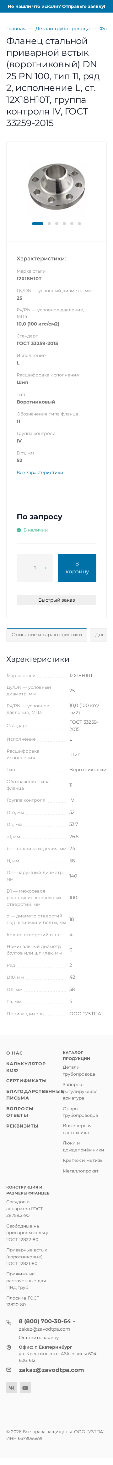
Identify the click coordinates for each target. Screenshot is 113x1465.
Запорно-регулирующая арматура (80, 1091)
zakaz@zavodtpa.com (44, 1329)
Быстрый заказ (56, 600)
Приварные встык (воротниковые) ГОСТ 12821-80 (26, 1256)
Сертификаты (26, 1080)
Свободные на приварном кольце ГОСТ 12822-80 (28, 1232)
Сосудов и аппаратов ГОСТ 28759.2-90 (24, 1208)
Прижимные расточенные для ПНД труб (26, 1280)
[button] (38, 223)
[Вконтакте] (11, 1387)
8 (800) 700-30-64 (45, 1321)
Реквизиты (22, 1125)
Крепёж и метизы (83, 1160)
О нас (14, 1053)
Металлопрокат (81, 1170)
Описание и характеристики (47, 635)
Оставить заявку (39, 1337)
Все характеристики (40, 472)
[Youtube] (25, 1387)
